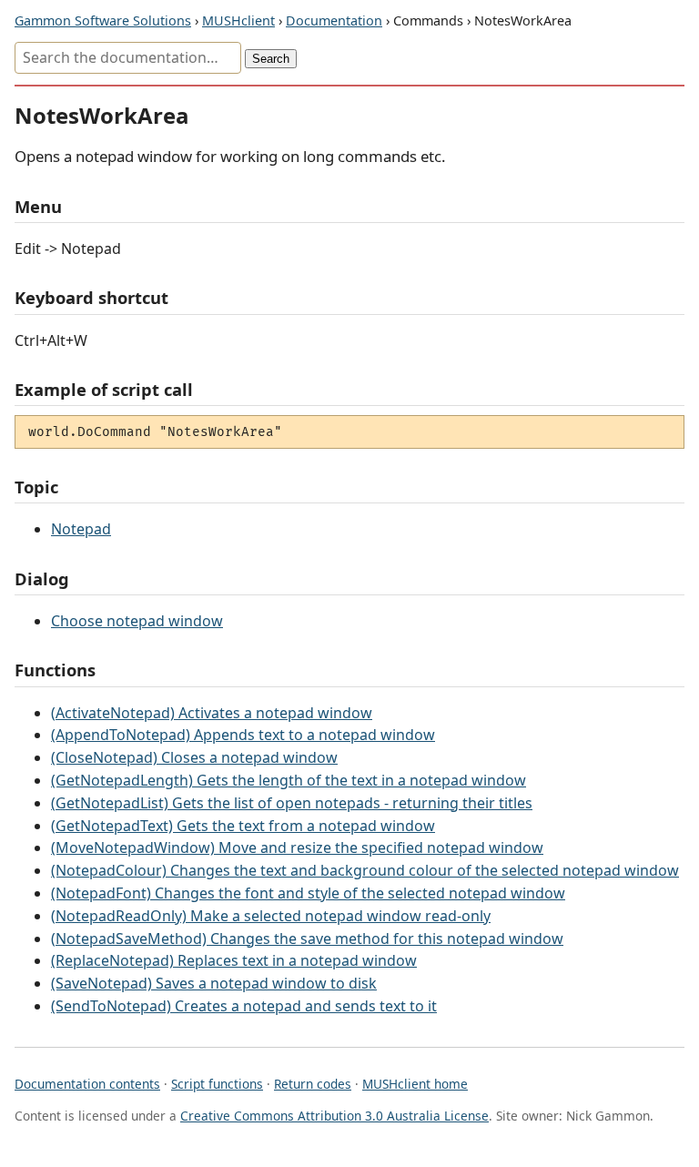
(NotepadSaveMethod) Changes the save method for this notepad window (307, 939)
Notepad (81, 529)
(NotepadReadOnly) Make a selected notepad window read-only (271, 916)
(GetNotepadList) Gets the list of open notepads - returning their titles (291, 803)
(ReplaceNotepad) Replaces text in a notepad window (234, 960)
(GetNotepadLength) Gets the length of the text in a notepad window (288, 780)
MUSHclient (238, 20)
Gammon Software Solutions (103, 20)
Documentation (334, 20)
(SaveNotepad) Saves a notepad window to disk (214, 983)
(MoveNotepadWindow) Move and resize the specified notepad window (297, 847)
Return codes (312, 1083)
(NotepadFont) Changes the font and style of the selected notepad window (308, 893)
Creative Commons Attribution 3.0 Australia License (334, 1115)
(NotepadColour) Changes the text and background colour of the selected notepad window (365, 870)
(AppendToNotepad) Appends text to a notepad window (243, 735)
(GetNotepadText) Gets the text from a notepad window (243, 826)
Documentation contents (87, 1083)
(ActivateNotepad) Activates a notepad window (211, 713)
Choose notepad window (137, 621)
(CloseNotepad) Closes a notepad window (194, 757)
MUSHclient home (415, 1083)
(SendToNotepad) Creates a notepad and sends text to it (244, 1006)
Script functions (217, 1083)
